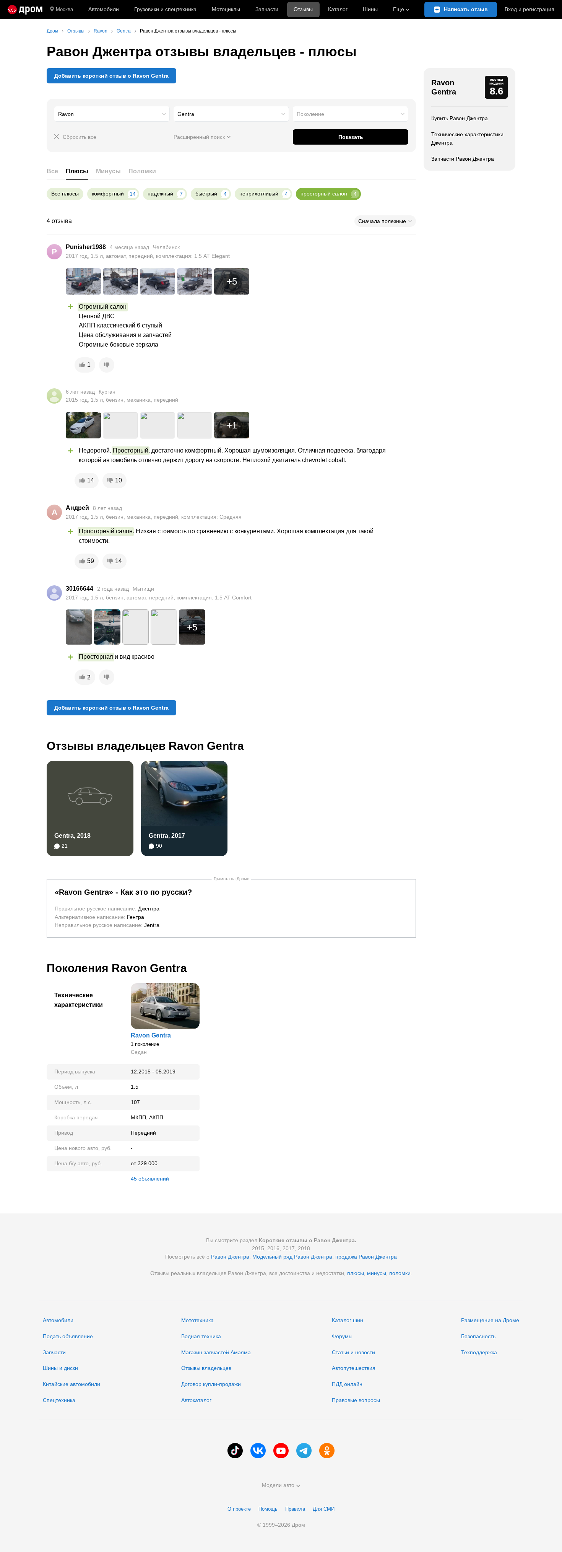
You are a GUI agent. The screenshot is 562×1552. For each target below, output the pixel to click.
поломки (400, 1273)
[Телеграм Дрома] (304, 1450)
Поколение (310, 114)
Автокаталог (196, 1400)
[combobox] (112, 114)
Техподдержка (479, 1352)
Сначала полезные (382, 221)
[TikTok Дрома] (235, 1450)
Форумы (342, 1336)
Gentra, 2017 (167, 835)
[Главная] (25, 9)
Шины (370, 9)
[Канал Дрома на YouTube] (281, 1450)
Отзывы (303, 9)
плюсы (355, 1273)
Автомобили (103, 9)
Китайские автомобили (71, 1384)
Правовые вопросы (356, 1400)
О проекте (239, 1509)
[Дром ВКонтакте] (258, 1450)
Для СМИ (324, 1509)
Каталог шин (347, 1320)
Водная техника (201, 1336)
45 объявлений (150, 1179)
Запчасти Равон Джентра (462, 159)
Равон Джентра (230, 1257)
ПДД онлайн (347, 1384)
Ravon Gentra (443, 87)
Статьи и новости (353, 1352)
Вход (529, 9)
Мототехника (197, 1320)
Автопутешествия (353, 1368)
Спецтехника (59, 1400)
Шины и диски (60, 1368)
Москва (64, 9)
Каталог (338, 9)
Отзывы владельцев (206, 1368)
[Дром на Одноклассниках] (327, 1450)
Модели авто (278, 1485)
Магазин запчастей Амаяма (216, 1352)
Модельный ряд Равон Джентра (292, 1257)
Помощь (268, 1509)
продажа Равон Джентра (366, 1257)
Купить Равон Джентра (459, 118)
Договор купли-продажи (211, 1384)
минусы (376, 1273)
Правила (295, 1509)
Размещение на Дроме (490, 1320)
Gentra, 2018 (72, 835)
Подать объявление (68, 1336)
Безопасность (478, 1336)
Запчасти (266, 9)
